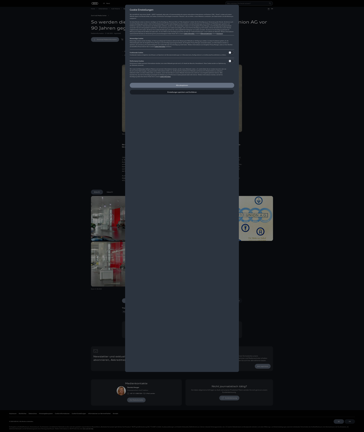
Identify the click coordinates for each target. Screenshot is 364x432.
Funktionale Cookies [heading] (136, 52)
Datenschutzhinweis (206, 33)
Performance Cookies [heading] (137, 61)
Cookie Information (189, 33)
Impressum (219, 33)
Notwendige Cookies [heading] (136, 38)
